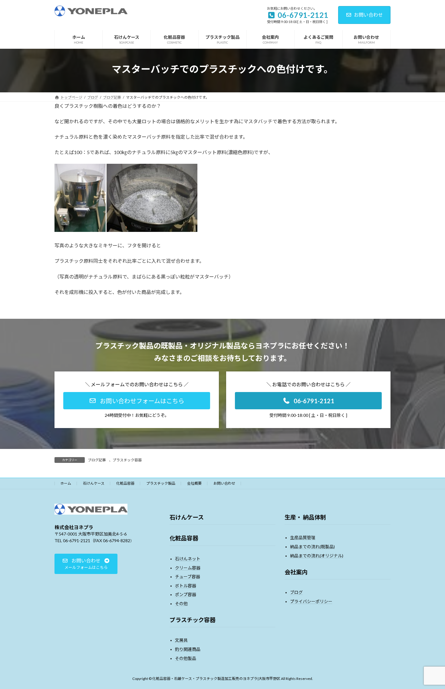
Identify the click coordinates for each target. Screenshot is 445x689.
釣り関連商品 (187, 649)
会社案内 (296, 572)
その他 (181, 603)
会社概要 (194, 483)
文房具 (181, 640)
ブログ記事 (97, 460)
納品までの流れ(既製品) (312, 546)
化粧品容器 (125, 483)
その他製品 (185, 658)
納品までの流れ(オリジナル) (316, 555)
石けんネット (187, 558)
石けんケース (93, 483)
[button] (136, 400)
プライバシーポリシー (311, 601)
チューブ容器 (187, 576)
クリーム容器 (187, 567)
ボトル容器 (185, 585)
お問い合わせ (368, 15)
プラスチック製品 (160, 483)
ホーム (65, 483)
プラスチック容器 (127, 460)
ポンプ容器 (185, 594)
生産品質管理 (302, 537)
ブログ (296, 592)
